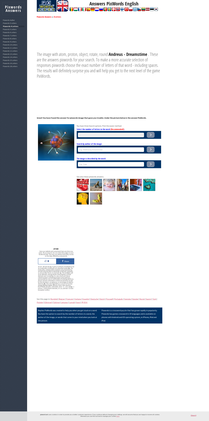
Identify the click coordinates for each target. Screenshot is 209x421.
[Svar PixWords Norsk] (118, 10)
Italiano (78, 299)
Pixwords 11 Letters (10, 48)
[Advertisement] (99, 35)
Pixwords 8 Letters (10, 38)
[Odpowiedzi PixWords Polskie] (131, 10)
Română (53, 299)
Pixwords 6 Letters (10, 32)
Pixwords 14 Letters (10, 57)
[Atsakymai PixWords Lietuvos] (143, 10)
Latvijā (72, 302)
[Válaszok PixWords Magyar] (76, 10)
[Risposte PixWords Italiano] (84, 10)
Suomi (148, 299)
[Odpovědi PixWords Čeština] (139, 10)
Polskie (40, 302)
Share (66, 261)
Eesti (78, 302)
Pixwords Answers (44, 17)
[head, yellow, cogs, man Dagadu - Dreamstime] (83, 204)
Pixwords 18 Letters (10, 66)
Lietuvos (64, 302)
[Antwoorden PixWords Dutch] (97, 10)
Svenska (127, 299)
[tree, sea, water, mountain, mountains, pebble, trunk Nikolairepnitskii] (96, 190)
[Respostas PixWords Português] (105, 10)
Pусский (109, 299)
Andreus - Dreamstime (128, 54)
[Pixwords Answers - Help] (46, 11)
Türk (154, 299)
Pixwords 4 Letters (10, 26)
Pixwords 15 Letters (10, 60)
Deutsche (94, 299)
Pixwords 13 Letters (10, 54)
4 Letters (57, 17)
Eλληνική (48, 302)
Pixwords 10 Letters (10, 45)
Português (118, 299)
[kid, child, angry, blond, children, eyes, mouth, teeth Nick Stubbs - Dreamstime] (109, 190)
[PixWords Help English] (62, 11)
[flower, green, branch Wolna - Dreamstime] (96, 204)
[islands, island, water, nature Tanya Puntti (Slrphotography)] (149, 190)
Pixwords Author (9, 20)
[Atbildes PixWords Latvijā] (148, 10)
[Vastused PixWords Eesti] (152, 10)
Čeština (56, 302)
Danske (135, 299)
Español (85, 299)
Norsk (142, 299)
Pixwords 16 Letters (10, 63)
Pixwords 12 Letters (10, 51)
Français (69, 299)
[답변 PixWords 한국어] (156, 10)
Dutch (102, 299)
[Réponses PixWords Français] (80, 10)
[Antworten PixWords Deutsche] (93, 10)
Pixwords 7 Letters (10, 35)
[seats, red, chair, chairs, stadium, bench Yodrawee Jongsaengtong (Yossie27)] (83, 190)
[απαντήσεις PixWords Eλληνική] (135, 10)
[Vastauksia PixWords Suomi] (122, 10)
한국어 (84, 302)
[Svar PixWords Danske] (114, 10)
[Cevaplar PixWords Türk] (126, 10)
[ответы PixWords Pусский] (101, 10)
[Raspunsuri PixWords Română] (71, 10)
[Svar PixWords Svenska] (110, 10)
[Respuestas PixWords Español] (88, 10)
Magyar (62, 299)
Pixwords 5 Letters (10, 29)
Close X (193, 415)
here (117, 416)
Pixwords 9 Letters (10, 42)
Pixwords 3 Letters (10, 23)
